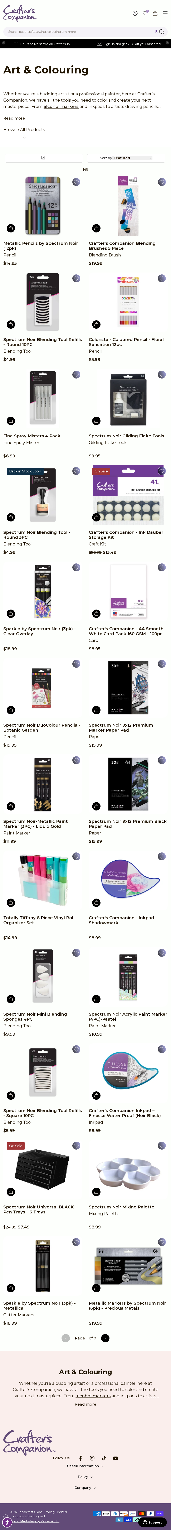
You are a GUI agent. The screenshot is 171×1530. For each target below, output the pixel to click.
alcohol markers (61, 106)
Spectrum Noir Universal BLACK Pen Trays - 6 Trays (38, 1209)
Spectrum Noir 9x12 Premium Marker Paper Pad (121, 728)
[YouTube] (115, 1458)
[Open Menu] (165, 13)
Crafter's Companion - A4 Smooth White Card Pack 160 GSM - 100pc (126, 631)
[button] (156, 32)
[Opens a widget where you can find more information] (152, 1522)
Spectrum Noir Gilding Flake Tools (126, 435)
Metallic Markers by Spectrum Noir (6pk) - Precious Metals (127, 1306)
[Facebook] (80, 1458)
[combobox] (85, 32)
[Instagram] (92, 1458)
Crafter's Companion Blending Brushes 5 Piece (122, 246)
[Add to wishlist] (76, 182)
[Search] (161, 31)
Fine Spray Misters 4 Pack (31, 435)
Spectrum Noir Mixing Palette (121, 1206)
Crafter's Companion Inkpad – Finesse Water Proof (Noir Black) (125, 1113)
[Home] (20, 13)
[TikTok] (103, 1458)
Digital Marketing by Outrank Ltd (34, 1521)
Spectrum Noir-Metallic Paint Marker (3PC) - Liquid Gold (35, 824)
